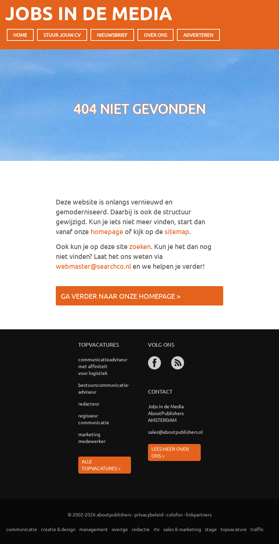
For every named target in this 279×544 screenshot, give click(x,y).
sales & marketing (182, 529)
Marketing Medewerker (91, 437)
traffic (257, 529)
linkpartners (199, 514)
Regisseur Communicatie (93, 418)
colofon (174, 514)
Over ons (155, 35)
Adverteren (198, 35)
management (93, 529)
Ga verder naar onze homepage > (120, 296)
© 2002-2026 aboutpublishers (99, 514)
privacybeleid (148, 514)
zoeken (140, 246)
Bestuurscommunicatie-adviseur (94, 388)
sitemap (177, 231)
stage (211, 529)
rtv (156, 529)
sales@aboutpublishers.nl (174, 432)
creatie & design (58, 529)
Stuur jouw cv (62, 35)
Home (20, 35)
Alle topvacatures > (101, 464)
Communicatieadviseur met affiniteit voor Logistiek (94, 366)
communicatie (21, 529)
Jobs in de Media (88, 13)
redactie (141, 529)
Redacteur (88, 403)
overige (120, 529)
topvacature (233, 529)
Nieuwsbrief (112, 35)
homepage (107, 231)
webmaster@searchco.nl (93, 266)
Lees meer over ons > (170, 452)
